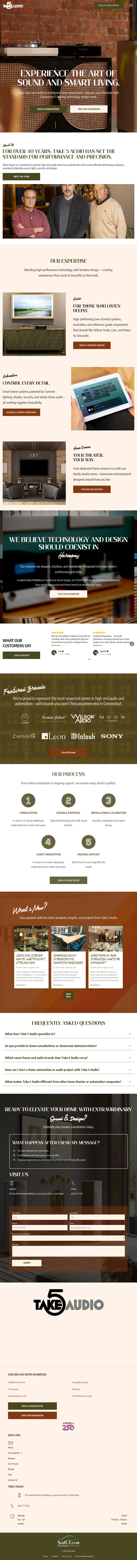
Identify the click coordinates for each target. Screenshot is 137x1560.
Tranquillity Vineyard (80, 1382)
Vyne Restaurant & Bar (17, 1396)
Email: (72, 1223)
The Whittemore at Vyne (82, 1396)
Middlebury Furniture (16, 1382)
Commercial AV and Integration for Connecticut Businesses (68, 958)
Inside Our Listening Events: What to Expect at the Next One (30, 958)
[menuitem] (56, 1442)
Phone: (14, 1223)
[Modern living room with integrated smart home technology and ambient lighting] (105, 938)
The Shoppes (13, 1389)
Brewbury (76, 1389)
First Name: (16, 1213)
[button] (51, 644)
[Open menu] (131, 5)
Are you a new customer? (21, 1234)
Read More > (21, 985)
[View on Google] (54, 652)
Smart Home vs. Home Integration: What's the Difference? (105, 958)
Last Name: (74, 1213)
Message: (15, 1244)
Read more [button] (56, 645)
